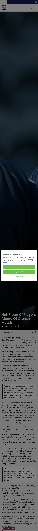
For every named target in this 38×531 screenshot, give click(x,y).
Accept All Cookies (19, 272)
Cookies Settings (19, 276)
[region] (19, 265)
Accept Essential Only (19, 267)
